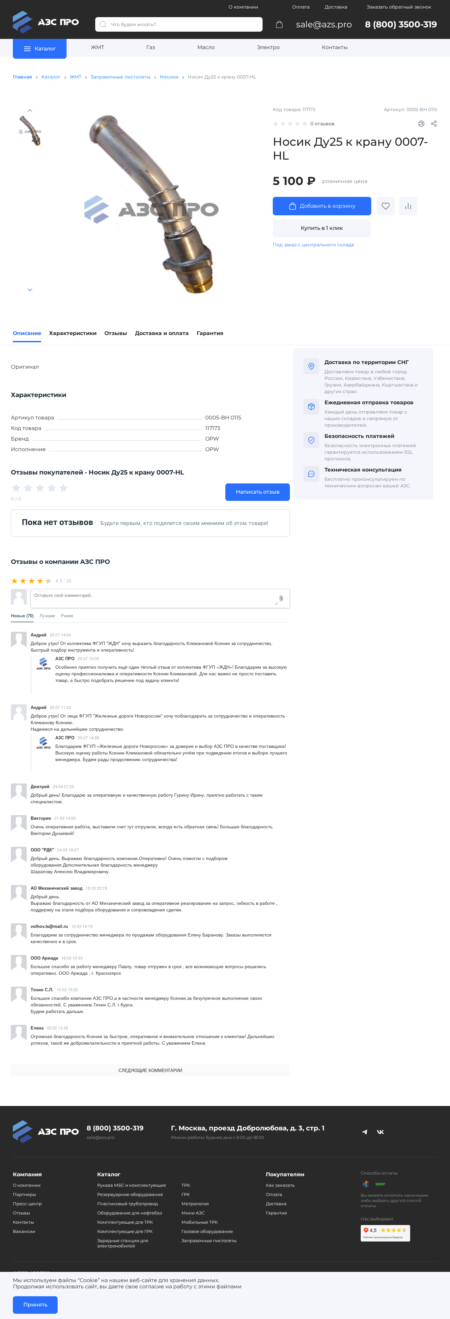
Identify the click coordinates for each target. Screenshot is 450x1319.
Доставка (336, 7)
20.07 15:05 (88, 658)
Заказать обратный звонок (399, 7)
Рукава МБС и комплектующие (131, 1185)
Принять (35, 1305)
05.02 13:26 (57, 1027)
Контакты (335, 47)
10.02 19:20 (67, 989)
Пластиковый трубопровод (127, 1203)
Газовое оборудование (207, 1231)
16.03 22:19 (96, 888)
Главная (22, 77)
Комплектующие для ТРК (125, 1222)
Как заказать (280, 1185)
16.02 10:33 (72, 958)
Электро (268, 47)
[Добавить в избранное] (386, 206)
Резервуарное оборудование (130, 1194)
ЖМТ (97, 47)
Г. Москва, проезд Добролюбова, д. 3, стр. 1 (247, 1128)
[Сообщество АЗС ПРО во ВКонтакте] (380, 1131)
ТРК (186, 1185)
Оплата (301, 7)
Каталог (51, 77)
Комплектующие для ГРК (125, 1231)
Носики (169, 77)
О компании (243, 7)
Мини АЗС (193, 1212)
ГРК (186, 1194)
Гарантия (276, 1212)
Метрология (195, 1203)
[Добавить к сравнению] (408, 206)
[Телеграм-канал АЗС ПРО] (365, 1131)
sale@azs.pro (101, 1137)
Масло (206, 47)
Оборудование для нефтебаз (129, 1212)
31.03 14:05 (65, 818)
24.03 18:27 (68, 849)
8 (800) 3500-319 (115, 1128)
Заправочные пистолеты (121, 77)
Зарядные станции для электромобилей (122, 1243)
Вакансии (24, 1231)
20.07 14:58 (88, 737)
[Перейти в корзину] (279, 24)
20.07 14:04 (60, 634)
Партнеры (24, 1194)
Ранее (67, 616)
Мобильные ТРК (200, 1222)
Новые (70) (22, 616)
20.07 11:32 (60, 707)
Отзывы (21, 1212)
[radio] (15, 580)
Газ (150, 47)
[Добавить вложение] (281, 598)
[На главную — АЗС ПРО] (49, 22)
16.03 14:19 (82, 926)
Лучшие (47, 616)
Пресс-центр (27, 1203)
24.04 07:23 (63, 786)
